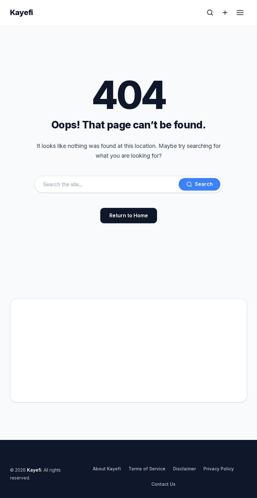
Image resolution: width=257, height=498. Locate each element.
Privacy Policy (218, 468)
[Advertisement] (128, 350)
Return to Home (128, 215)
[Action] (225, 12)
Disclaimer (184, 468)
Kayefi (21, 12)
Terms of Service (146, 468)
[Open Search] (210, 12)
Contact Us (163, 484)
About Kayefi (107, 468)
